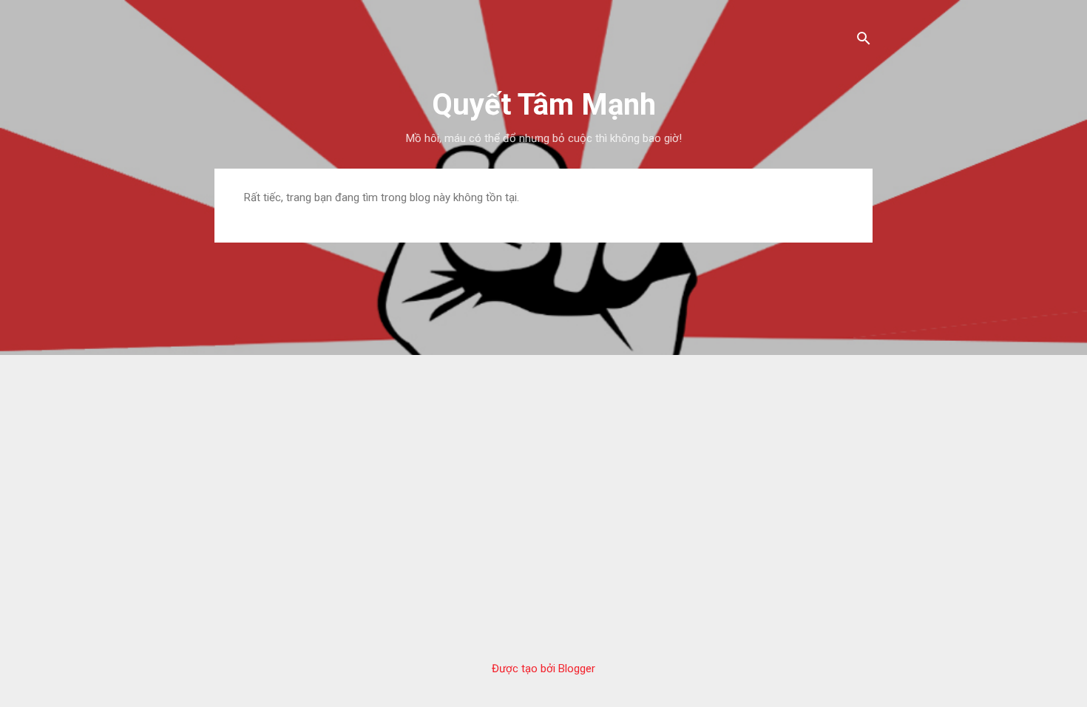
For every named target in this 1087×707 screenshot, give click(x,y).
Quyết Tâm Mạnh (544, 104)
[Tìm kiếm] (864, 40)
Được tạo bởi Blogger (543, 668)
